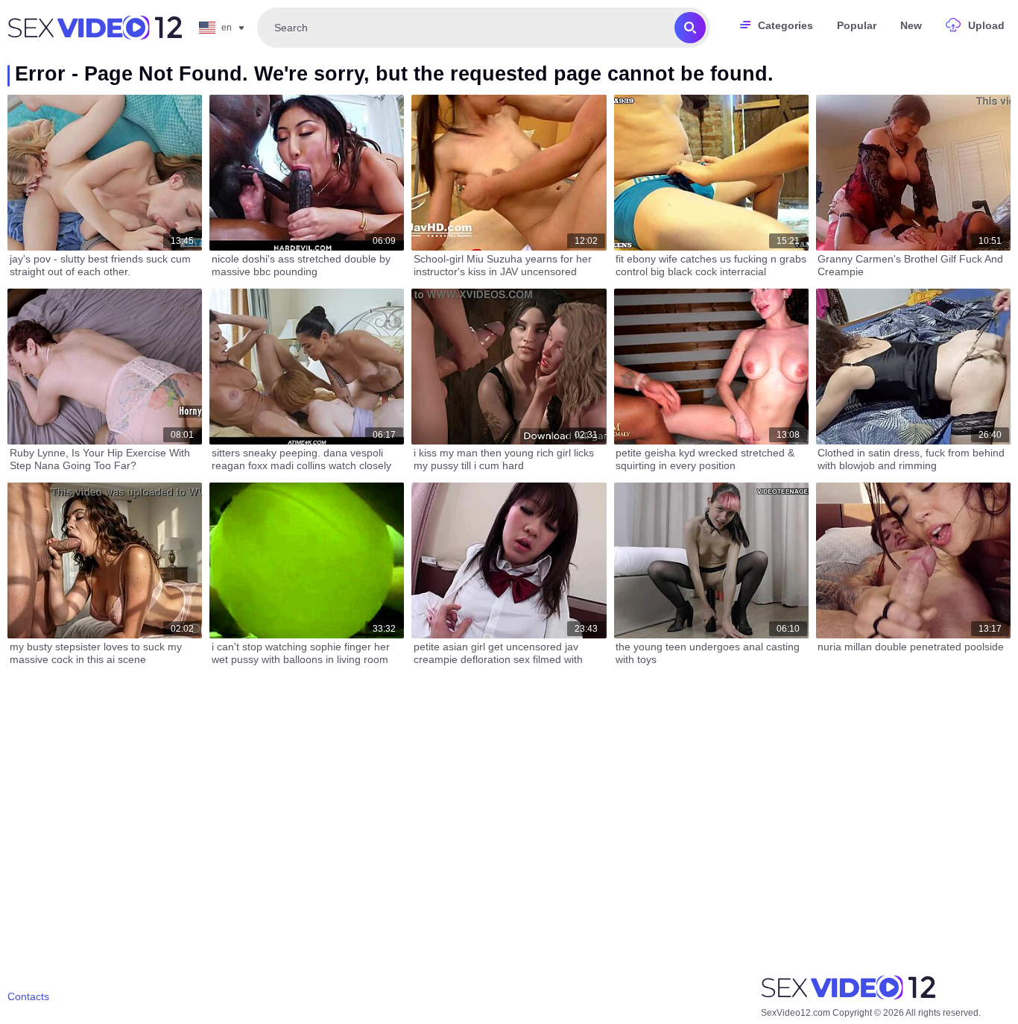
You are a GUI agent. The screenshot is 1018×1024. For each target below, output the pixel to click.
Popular (856, 25)
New (911, 25)
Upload (986, 25)
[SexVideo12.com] (94, 27)
